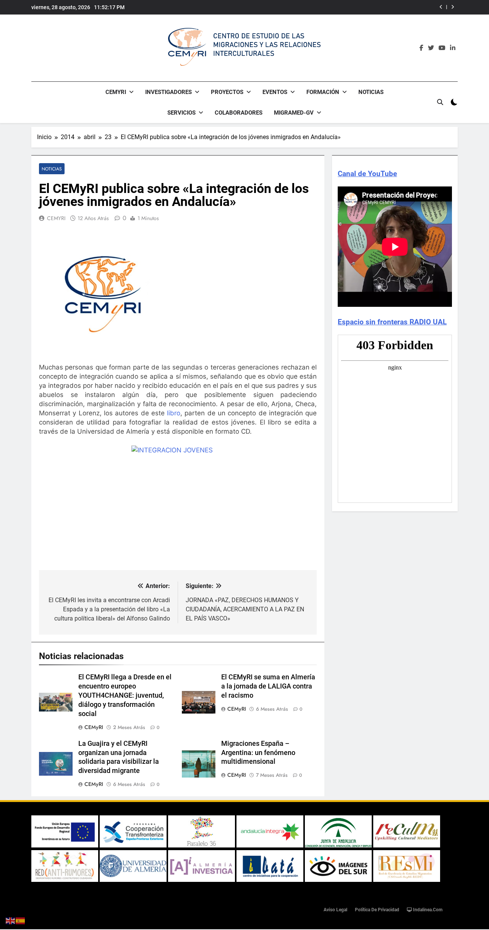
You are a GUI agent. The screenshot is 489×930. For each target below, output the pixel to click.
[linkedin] (453, 48)
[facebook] (421, 48)
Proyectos (227, 92)
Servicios (181, 112)
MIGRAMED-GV (294, 112)
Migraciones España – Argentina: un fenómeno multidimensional (258, 753)
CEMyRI (115, 92)
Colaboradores (238, 112)
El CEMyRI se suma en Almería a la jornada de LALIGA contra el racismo (268, 686)
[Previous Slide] (441, 7)
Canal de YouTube (367, 174)
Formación (322, 92)
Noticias (371, 92)
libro (173, 413)
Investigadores (168, 92)
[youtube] (442, 48)
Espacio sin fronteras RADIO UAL (392, 322)
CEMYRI (56, 218)
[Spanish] (21, 920)
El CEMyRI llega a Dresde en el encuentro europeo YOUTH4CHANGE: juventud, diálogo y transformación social (125, 695)
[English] (11, 920)
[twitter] (431, 48)
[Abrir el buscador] (440, 102)
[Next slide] (452, 7)
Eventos (274, 92)
